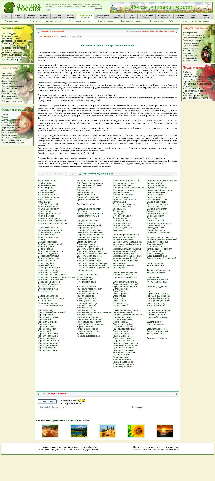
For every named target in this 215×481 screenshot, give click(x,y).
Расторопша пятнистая (124, 352)
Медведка (187, 53)
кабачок (15, 130)
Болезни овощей (190, 60)
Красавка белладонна (87, 317)
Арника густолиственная (50, 213)
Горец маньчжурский (48, 322)
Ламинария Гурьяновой (124, 183)
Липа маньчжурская (122, 223)
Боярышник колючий (48, 272)
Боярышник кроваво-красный (52, 275)
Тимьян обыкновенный (157, 242)
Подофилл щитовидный (124, 329)
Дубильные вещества (11, 52)
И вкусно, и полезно (9, 96)
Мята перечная (120, 268)
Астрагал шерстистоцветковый (53, 223)
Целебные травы (9, 36)
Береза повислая (46, 260)
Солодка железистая (157, 199)
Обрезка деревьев (191, 93)
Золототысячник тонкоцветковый (93, 268)
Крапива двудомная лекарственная (94, 312)
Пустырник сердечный (123, 348)
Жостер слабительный (88, 216)
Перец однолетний (122, 317)
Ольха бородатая (121, 293)
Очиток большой (120, 305)
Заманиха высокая (86, 223)
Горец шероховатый (48, 338)
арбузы (12, 122)
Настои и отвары (9, 50)
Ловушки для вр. (190, 55)
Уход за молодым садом (194, 91)
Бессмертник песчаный (49, 268)
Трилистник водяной (156, 253)
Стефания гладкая (156, 225)
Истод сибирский (85, 279)
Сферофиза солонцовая (158, 232)
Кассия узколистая (86, 300)
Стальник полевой (155, 220)
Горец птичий (44, 331)
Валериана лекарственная (51, 298)
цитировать (138, 407)
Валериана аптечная (48, 296)
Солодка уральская (156, 206)
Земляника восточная (87, 239)
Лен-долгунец (119, 209)
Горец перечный (46, 326)
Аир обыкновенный (47, 185)
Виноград (187, 74)
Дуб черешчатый (85, 192)
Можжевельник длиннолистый (127, 249)
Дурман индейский (86, 195)
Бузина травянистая (48, 289)
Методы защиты (190, 58)
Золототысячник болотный (90, 249)
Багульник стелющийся (49, 232)
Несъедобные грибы (9, 81)
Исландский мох (84, 277)
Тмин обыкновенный (156, 246)
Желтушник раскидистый (89, 209)
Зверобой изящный (86, 228)
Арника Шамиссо (46, 216)
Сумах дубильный (155, 228)
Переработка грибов (9, 91)
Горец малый (44, 319)
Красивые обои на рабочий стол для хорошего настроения (62, 420)
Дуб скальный (83, 190)
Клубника (187, 72)
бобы (16, 125)
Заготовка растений (10, 38)
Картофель (5, 117)
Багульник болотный (48, 228)
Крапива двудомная (86, 310)
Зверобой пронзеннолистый (90, 235)
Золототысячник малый (88, 258)
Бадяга (41, 239)
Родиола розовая (121, 357)
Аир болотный (45, 183)
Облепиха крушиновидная (125, 282)
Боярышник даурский (48, 270)
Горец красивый (45, 315)
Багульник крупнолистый (50, 230)
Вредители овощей (9, 135)
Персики (207, 84)
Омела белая (119, 303)
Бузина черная (45, 291)
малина (198, 77)
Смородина (188, 77)
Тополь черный (154, 251)
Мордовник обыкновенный (125, 260)
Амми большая (45, 199)
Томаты (4, 115)
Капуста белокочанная (10, 120)
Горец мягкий (44, 324)
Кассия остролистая (86, 298)
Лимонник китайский (122, 216)
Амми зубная (44, 202)
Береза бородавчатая (48, 253)
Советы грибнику (8, 93)
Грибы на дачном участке (12, 101)
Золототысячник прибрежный (91, 265)
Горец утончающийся (48, 336)
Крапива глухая (84, 308)
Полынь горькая (120, 331)
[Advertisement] (107, 381)
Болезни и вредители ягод (194, 35)
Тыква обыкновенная (157, 256)
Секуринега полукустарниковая (162, 180)
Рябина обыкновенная (123, 364)
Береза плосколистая (48, 258)
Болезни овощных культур (12, 142)
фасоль (10, 125)
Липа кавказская (120, 218)
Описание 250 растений (13, 43)
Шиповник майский (156, 315)
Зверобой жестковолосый (89, 225)
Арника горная (45, 211)
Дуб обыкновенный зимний (90, 183)
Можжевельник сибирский (125, 258)
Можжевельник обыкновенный (127, 256)
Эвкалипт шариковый (157, 329)
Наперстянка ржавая (123, 275)
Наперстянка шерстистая (125, 277)
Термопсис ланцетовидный (160, 237)
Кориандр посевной (86, 305)
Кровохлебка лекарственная (90, 324)
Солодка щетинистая (157, 209)
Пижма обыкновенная (123, 319)
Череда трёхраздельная (158, 293)
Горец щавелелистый (48, 340)
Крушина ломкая (85, 326)
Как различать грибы (10, 98)
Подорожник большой (123, 326)
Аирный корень (45, 188)
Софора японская (155, 216)
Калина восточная (85, 291)
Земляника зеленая (86, 242)
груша (193, 84)
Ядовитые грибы (8, 76)
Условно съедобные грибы (12, 86)
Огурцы (4, 122)
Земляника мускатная (87, 246)
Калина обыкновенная (87, 293)
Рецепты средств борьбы (193, 40)
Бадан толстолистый (48, 237)
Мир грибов (6, 73)
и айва (200, 84)
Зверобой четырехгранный (90, 237)
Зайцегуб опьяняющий (88, 220)
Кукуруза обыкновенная (88, 336)
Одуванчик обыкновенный (125, 286)
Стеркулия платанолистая (159, 223)
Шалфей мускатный (156, 312)
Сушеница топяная (156, 230)
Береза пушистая (46, 263)
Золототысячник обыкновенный (92, 263)
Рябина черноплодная (123, 366)
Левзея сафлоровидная (124, 204)
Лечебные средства (191, 43)
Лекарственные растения (13, 41)
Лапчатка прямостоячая (124, 199)
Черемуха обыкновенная (159, 296)
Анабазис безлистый (48, 204)
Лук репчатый (119, 230)
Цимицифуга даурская (157, 286)
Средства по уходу (191, 48)
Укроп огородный (155, 263)
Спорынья (152, 218)
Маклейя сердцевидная (124, 237)
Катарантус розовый (87, 303)
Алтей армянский (46, 195)
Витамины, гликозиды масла (15, 55)
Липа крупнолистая (122, 220)
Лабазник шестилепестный (126, 180)
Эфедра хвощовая (156, 333)
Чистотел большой (156, 303)
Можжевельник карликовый (126, 253)
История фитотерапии (12, 59)
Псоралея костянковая (123, 340)
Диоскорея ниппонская (88, 180)
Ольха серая (119, 298)
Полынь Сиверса (121, 336)
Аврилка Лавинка (59, 393)
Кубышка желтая (85, 333)
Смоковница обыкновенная (160, 190)
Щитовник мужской (156, 324)
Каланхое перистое (86, 286)
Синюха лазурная (155, 185)
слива (203, 81)
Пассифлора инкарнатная (125, 310)
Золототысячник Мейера (89, 260)
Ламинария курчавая (123, 185)
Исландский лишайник (87, 275)
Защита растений (190, 33)
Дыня (3, 130)
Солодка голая (154, 197)
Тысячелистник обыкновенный (161, 258)
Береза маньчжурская (48, 256)
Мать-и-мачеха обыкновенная (127, 244)
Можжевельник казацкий (124, 251)
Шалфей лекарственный (158, 310)
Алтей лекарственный (48, 197)
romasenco (48, 36)
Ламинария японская (123, 195)
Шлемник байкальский (157, 317)
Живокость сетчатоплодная (90, 213)
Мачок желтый (119, 246)
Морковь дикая (120, 263)
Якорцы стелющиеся (157, 338)
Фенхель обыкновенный (158, 270)
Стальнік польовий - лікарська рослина (158, 31)
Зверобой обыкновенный (89, 230)
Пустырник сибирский (123, 350)
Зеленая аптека (57, 31)
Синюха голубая (154, 183)
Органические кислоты (12, 57)
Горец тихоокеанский (48, 333)
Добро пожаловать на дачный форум (96, 174)
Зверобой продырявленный (90, 232)
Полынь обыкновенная (124, 333)
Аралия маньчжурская (48, 209)
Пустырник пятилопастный (126, 345)
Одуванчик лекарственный (125, 284)
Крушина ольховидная (87, 329)
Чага (149, 291)
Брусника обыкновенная (49, 284)
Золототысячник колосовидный (92, 253)
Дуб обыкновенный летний (90, 185)
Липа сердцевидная (122, 228)
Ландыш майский (121, 197)
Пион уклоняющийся (122, 324)
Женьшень (82, 211)
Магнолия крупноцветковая (126, 235)
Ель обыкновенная (86, 204)
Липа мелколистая (121, 225)
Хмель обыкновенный (157, 282)
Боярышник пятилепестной (51, 279)
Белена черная (45, 249)
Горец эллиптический (48, 343)
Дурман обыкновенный (88, 197)
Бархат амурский (46, 246)
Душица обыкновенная (88, 199)
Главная (44, 31)
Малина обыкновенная (124, 239)
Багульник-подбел (46, 235)
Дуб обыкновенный (86, 188)
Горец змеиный (45, 310)
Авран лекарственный (48, 180)
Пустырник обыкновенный (125, 343)
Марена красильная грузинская (128, 242)
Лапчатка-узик (119, 202)
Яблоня (186, 84)
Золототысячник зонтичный (90, 251)
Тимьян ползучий (155, 244)
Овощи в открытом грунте (12, 140)
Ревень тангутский (121, 355)
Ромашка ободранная (123, 362)
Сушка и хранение (10, 45)
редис (11, 127)
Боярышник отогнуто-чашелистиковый (56, 277)
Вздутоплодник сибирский (50, 305)
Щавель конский (154, 322)
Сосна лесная (153, 211)
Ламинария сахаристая (124, 190)
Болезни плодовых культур (194, 38)
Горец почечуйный (47, 329)
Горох (4, 125)
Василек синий (45, 300)
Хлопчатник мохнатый (157, 279)
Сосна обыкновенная (157, 213)
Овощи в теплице (8, 132)
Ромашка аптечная (122, 359)
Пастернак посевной (122, 312)
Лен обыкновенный (122, 206)
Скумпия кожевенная (157, 188)
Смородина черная (156, 192)
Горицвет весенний (47, 348)
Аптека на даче (8, 34)
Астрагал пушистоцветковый (52, 220)
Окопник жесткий (121, 289)
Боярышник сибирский (49, 282)
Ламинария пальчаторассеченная (129, 188)
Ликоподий (118, 213)
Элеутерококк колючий (157, 331)
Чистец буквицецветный (158, 300)
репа (18, 122)
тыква (9, 130)
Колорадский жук (190, 50)
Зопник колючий (84, 270)
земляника (199, 79)
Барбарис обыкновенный (50, 244)
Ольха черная (119, 300)
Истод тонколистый (86, 282)
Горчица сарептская (47, 350)
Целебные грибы (8, 83)
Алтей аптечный (46, 192)
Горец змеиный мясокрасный (52, 312)
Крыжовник (188, 79)
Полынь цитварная (122, 338)
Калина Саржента (85, 296)
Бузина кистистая (46, 286)
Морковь (5, 127)
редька (17, 127)
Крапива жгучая (84, 315)
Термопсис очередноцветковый (162, 239)
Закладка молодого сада (194, 88)
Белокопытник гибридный (50, 251)
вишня (195, 81)
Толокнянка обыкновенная (159, 249)
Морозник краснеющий (124, 265)
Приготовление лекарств (13, 48)
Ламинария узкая (121, 192)
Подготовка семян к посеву (13, 137)
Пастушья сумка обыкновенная (127, 315)
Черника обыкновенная (158, 298)
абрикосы (187, 86)
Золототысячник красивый (89, 256)
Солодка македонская (157, 204)
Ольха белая (119, 291)
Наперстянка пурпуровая (125, 272)
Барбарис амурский (47, 242)
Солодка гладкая (155, 195)
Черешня (187, 81)
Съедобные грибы (8, 78)
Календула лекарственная (89, 289)
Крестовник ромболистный (90, 319)
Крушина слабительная (88, 331)
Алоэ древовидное (47, 190)
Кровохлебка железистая (89, 322)
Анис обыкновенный (48, 206)
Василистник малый (47, 303)
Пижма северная (121, 322)
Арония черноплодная (49, 218)
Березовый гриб (46, 265)
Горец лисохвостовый (48, 317)
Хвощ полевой (154, 277)
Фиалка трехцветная (157, 272)
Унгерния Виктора (155, 265)
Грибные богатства (9, 88)
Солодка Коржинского (157, 202)
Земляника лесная (86, 244)
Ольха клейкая (119, 296)
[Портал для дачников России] (23, 7)
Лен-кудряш (118, 211)
